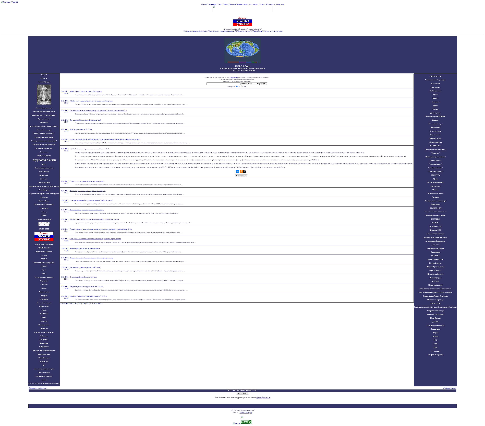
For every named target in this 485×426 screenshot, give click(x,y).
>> (102, 303)
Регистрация (270, 4)
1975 (79, 303)
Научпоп (44, 255)
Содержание (212, 4)
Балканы (435, 102)
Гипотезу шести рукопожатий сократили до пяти (87, 181)
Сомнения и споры (435, 124)
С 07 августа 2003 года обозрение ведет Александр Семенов (242, 68)
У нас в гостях (435, 131)
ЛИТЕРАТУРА (435, 76)
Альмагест (44, 152)
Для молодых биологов (44, 244)
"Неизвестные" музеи (435, 193)
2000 (435, 344)
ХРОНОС (435, 223)
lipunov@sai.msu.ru (263, 398)
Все (44, 365)
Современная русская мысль (435, 212)
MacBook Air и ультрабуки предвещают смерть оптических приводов (94, 219)
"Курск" (435, 94)
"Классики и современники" (435, 149)
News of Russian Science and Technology (44, 126)
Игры (44, 273)
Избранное (44, 336)
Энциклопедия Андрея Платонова (435, 296)
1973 (72, 303)
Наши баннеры (44, 358)
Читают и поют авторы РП (44, 262)
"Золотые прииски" (435, 168)
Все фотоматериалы (435, 355)
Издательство (435, 135)
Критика (435, 120)
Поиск (44, 317)
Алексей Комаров (246, 413)
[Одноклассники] (241, 171)
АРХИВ (435, 336)
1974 (75, 303)
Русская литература (44, 219)
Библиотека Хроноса (44, 251)
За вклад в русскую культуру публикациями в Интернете (435, 307)
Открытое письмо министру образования (44, 186)
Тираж (44, 310)
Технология (44, 208)
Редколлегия (44, 292)
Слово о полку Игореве (435, 234)
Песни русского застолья (44, 277)
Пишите (225, 4)
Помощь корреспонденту (38, 388)
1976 (83, 303)
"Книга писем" (435, 160)
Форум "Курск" (435, 270)
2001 (435, 340)
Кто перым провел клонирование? (44, 141)
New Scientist (44, 171)
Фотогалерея (435, 186)
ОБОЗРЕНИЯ (435, 146)
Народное (44, 281)
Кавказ (435, 98)
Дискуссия (280, 4)
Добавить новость (449, 388)
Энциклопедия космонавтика (44, 111)
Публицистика (435, 91)
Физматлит (44, 122)
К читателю (435, 83)
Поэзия (435, 109)
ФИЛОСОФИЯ (435, 208)
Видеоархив (435, 204)
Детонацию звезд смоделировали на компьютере (87, 210)
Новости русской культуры (44, 369)
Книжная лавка (242, 4)
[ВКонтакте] (237, 171)
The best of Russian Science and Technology (43, 383)
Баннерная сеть (44, 354)
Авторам (44, 295)
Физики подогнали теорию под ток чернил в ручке (87, 191)
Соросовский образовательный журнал (44, 193)
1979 (95, 303)
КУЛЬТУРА (435, 175)
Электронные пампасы (435, 325)
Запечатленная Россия (435, 248)
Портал (204, 4)
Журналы (44, 328)
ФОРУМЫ (435, 256)
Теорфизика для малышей (292, 31)
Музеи (44, 270)
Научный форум (44, 82)
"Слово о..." (435, 153)
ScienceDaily (44, 175)
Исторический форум (435, 274)
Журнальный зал (44, 119)
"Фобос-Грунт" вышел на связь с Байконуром (86, 91)
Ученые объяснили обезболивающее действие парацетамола (91, 258)
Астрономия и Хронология (435, 241)
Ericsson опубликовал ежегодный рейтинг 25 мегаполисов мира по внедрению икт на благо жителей (105, 139)
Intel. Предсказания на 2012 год (81, 130)
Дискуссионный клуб (435, 259)
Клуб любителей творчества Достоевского (435, 289)
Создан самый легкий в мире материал (83, 277)
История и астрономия (44, 148)
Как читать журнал (44, 303)
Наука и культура (44, 155)
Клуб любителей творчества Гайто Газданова (435, 292)
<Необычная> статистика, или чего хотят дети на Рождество (91, 101)
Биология (44, 197)
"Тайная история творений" (435, 157)
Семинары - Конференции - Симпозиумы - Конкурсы (242, 33)
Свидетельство (234, 77)
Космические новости (44, 108)
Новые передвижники (435, 182)
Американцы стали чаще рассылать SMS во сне (86, 286)
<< (61, 303)
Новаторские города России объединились (85, 248)
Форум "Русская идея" (435, 267)
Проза (435, 105)
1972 (68, 303)
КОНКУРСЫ (435, 303)
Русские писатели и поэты (44, 332)
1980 (99, 303)
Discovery (44, 179)
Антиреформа (44, 190)
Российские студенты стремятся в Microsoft (85, 267)
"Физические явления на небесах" (195, 31)
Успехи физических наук (44, 168)
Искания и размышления (435, 116)
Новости (233, 4)
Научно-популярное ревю (273, 31)
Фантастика (435, 329)
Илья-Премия (435, 318)
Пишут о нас (44, 306)
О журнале (44, 299)
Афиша (44, 380)
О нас (220, 4)
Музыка (435, 190)
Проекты (44, 321)
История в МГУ (435, 230)
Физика (44, 212)
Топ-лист (262, 4)
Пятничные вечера (435, 285)
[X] (244, 171)
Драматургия (435, 113)
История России (435, 226)
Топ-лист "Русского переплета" (44, 350)
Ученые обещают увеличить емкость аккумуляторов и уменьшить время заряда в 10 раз (101, 229)
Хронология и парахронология (44, 144)
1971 (64, 303)
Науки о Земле (44, 201)
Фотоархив (44, 343)
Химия (44, 215)
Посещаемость (44, 325)
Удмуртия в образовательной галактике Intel (85, 120)
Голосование (253, 4)
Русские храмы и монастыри (435, 201)
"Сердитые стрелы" (435, 171)
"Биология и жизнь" (244, 31)
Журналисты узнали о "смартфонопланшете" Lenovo (88, 296)
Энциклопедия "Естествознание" (44, 115)
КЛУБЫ (435, 281)
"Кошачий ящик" (435, 164)
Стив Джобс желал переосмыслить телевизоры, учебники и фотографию (95, 239)
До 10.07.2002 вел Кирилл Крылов (242, 70)
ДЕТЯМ (435, 322)
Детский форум (435, 278)
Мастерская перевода (435, 300)
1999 (435, 347)
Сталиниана (435, 252)
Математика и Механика (44, 204)
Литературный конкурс (435, 311)
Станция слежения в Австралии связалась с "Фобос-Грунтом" (91, 200)
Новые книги (435, 127)
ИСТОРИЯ (435, 219)
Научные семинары (44, 130)
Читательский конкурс (435, 314)
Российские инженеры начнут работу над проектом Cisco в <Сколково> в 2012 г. (98, 110)
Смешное (44, 284)
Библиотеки (44, 339)
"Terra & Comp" (257, 31)
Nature (44, 164)
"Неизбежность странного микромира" (222, 31)
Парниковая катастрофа (44, 137)
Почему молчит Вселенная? (44, 133)
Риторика (435, 197)
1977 (87, 303)
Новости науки (44, 372)
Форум (435, 333)
